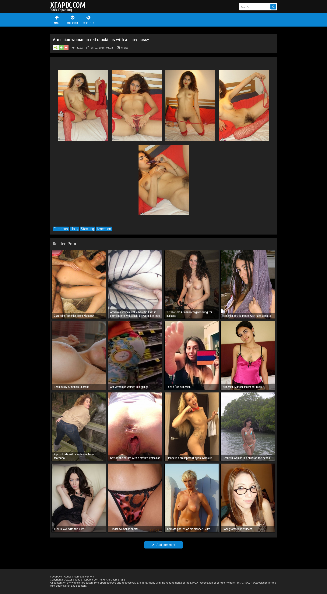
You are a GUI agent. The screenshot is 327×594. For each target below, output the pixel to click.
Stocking (87, 229)
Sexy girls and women (69, 6)
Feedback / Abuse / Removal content (72, 576)
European (61, 229)
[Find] (273, 6)
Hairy (74, 229)
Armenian (104, 229)
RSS (122, 579)
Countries (88, 23)
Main (56, 23)
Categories (72, 23)
